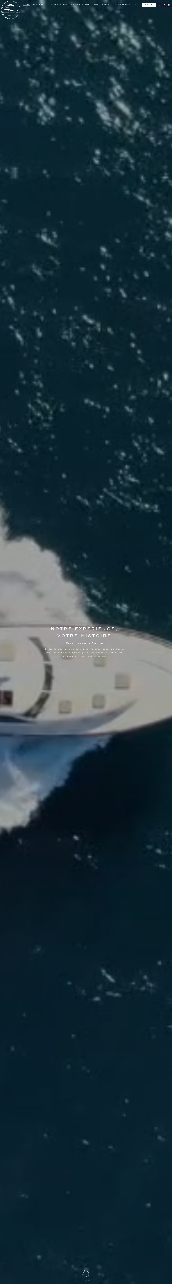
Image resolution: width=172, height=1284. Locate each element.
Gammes (85, 4)
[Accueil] (11, 2)
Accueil (26, 4)
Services (95, 4)
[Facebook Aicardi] (164, 5)
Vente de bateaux (40, 4)
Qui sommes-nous (122, 4)
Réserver (149, 4)
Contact (136, 4)
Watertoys (107, 4)
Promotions (74, 4)
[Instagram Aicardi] (169, 5)
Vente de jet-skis (59, 4)
